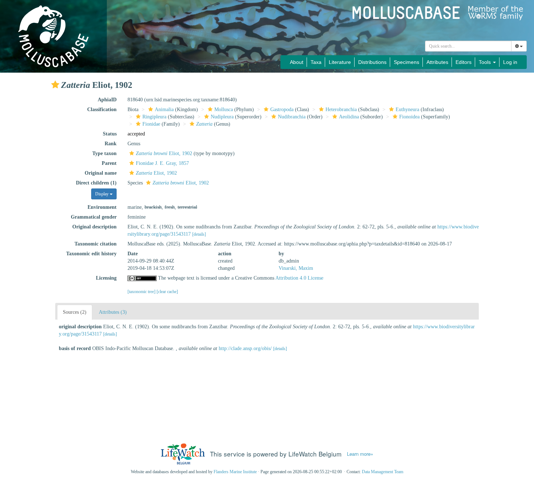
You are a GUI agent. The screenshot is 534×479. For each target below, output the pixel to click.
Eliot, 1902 (164, 153)
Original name (101, 173)
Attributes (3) (113, 312)
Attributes (437, 62)
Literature (340, 62)
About (296, 62)
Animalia (164, 109)
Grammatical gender (94, 217)
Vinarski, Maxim (296, 268)
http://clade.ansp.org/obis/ (245, 348)
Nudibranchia (292, 116)
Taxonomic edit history (91, 253)
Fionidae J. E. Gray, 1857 (162, 163)
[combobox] (468, 46)
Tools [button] (485, 62)
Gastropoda (282, 109)
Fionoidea (409, 116)
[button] (55, 84)
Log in (510, 62)
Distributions (372, 62)
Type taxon (104, 153)
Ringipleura (154, 116)
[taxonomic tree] (142, 291)
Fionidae (151, 124)
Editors (464, 62)
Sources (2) (74, 312)
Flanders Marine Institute (235, 471)
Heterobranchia (341, 109)
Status (110, 134)
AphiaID (107, 99)
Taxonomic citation (95, 244)
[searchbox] (468, 46)
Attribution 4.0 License (299, 278)
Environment (102, 207)
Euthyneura (407, 109)
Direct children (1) (96, 183)
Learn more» (360, 454)
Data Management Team (382, 471)
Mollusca (223, 109)
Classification (102, 109)
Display (102, 193)
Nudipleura (222, 116)
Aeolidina (349, 116)
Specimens (406, 62)
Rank (111, 143)
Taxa (316, 62)
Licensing (106, 278)
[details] (199, 234)
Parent (109, 163)
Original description (94, 227)
